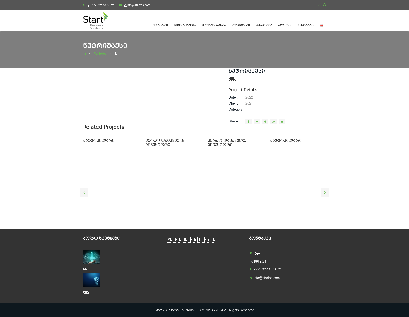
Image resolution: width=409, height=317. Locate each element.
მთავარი (160, 25)
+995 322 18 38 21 (102, 5)
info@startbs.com (138, 5)
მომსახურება (213, 25)
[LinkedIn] (282, 121)
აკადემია (264, 25)
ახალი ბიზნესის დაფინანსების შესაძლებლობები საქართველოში (84, 292)
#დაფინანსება (169, 239)
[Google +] (273, 121)
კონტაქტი (305, 25)
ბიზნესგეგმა (179, 240)
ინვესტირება (198, 240)
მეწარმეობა (208, 240)
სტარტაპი (213, 240)
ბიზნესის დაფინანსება (184, 239)
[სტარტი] (98, 20)
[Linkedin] (319, 5)
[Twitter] (257, 121)
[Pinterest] (265, 121)
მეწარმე (203, 240)
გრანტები (194, 240)
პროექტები (240, 25)
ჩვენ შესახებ (185, 25)
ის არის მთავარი (84, 268)
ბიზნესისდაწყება (189, 240)
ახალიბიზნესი (174, 240)
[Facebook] (314, 5)
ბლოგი (284, 25)
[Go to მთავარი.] (86, 53)
